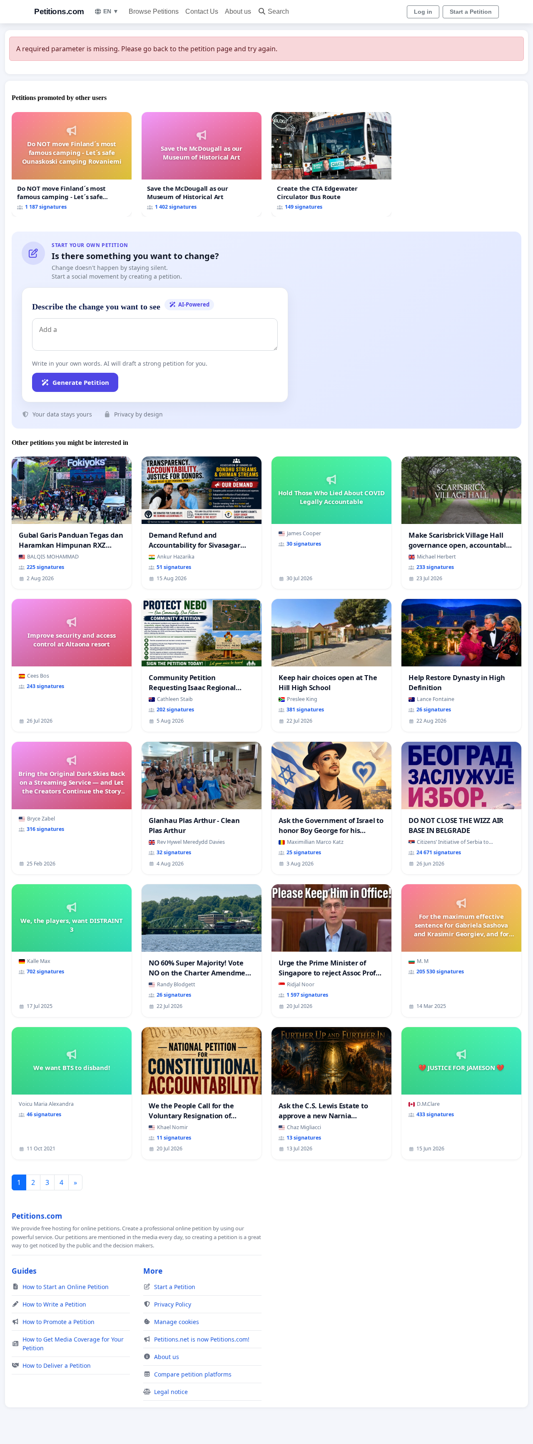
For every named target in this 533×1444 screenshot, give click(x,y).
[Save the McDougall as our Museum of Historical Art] (202, 164)
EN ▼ (111, 11)
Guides (24, 1271)
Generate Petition (80, 382)
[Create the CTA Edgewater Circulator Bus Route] (331, 164)
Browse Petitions (154, 11)
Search (278, 11)
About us (238, 11)
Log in (423, 11)
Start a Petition (471, 11)
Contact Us (201, 11)
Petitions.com (59, 11)
